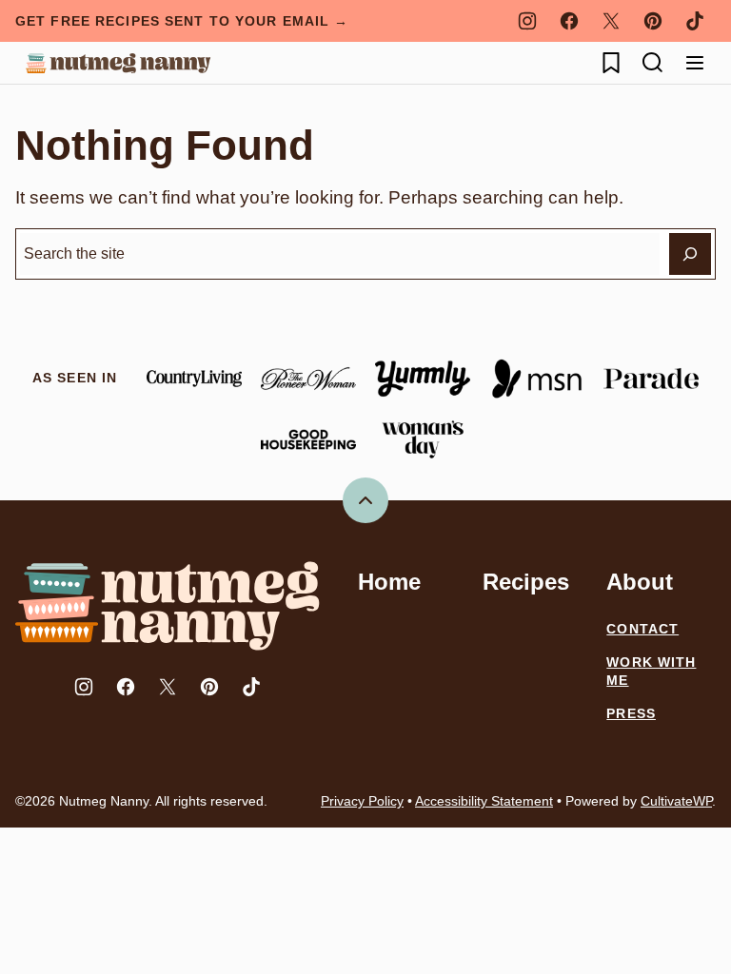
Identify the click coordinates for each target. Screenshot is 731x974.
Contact (642, 628)
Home (389, 581)
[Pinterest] (653, 21)
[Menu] (695, 63)
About (639, 581)
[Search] (653, 63)
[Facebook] (569, 21)
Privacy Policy (362, 800)
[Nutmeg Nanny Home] (118, 63)
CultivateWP (676, 800)
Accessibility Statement (484, 800)
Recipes (526, 581)
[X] (611, 21)
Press (631, 713)
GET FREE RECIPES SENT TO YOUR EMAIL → (181, 21)
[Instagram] (527, 21)
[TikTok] (695, 21)
